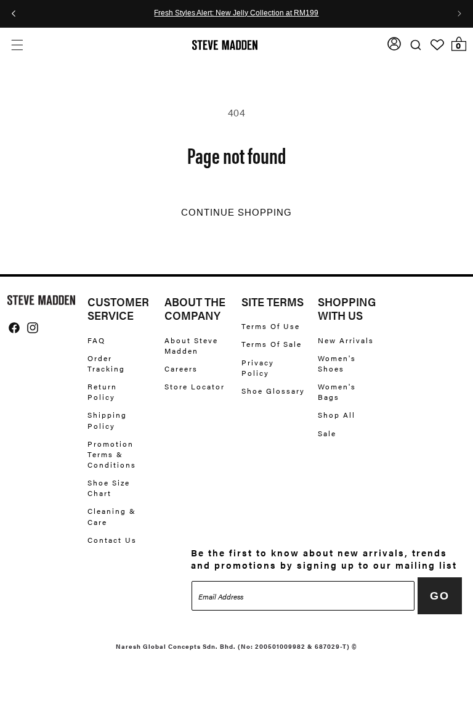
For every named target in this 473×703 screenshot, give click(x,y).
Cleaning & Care (111, 516)
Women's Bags (337, 391)
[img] (14, 328)
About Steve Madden (191, 345)
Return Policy (102, 391)
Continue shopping (236, 212)
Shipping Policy (107, 420)
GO (440, 596)
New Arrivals (346, 340)
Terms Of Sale (271, 343)
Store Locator (194, 386)
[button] (17, 44)
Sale (327, 433)
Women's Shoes (337, 363)
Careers (181, 368)
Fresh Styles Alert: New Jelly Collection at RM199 (236, 13)
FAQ (96, 340)
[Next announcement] (459, 13)
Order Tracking (106, 363)
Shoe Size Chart (108, 487)
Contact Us (112, 539)
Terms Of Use (270, 326)
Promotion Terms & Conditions (111, 454)
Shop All (336, 414)
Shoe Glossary (273, 390)
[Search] (415, 44)
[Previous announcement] (13, 13)
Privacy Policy (257, 367)
